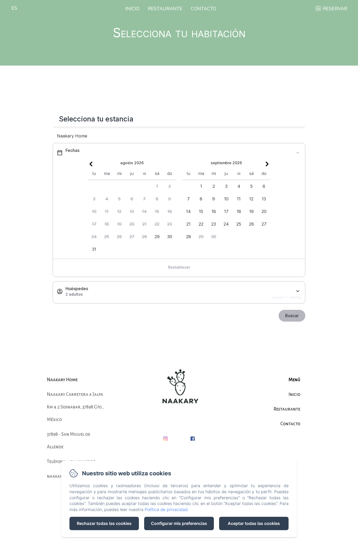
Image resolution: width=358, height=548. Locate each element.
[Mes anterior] (91, 164)
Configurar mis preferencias (179, 523)
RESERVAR (335, 9)
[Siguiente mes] (267, 164)
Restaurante (165, 9)
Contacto (203, 9)
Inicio (132, 9)
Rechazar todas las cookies (104, 523)
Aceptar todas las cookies (254, 523)
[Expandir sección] (298, 291)
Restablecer (179, 267)
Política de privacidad (166, 509)
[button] (157, 186)
